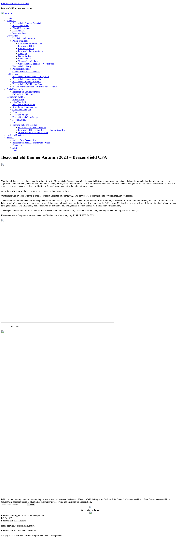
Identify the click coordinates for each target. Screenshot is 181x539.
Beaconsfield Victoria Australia (15, 3)
